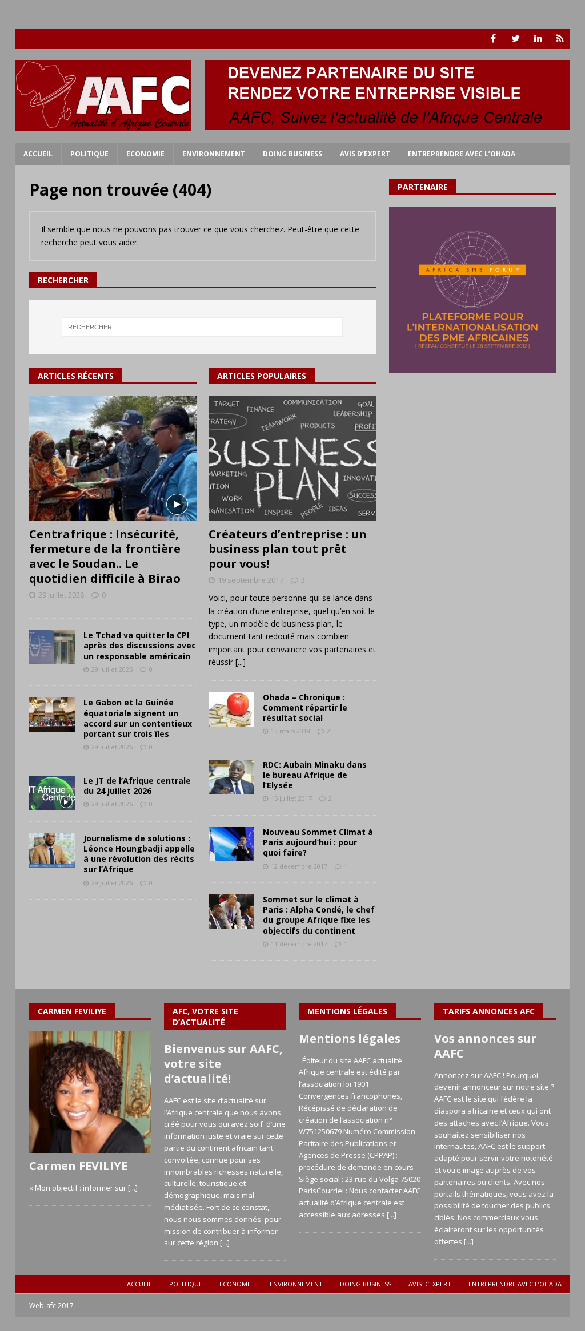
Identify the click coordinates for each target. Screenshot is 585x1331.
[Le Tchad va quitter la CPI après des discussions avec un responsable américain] (52, 647)
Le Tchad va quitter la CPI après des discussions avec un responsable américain (139, 645)
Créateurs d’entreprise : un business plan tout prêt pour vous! (288, 548)
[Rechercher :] (202, 327)
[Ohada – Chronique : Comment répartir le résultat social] (231, 709)
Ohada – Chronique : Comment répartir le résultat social (305, 707)
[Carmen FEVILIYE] (90, 1092)
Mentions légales (349, 1038)
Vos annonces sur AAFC (485, 1046)
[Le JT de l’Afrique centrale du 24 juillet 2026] (52, 793)
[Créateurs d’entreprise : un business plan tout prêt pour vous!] (292, 458)
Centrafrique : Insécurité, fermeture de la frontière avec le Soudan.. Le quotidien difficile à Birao (105, 556)
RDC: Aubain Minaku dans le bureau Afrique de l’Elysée (315, 774)
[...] (240, 661)
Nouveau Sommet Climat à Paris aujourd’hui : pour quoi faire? (318, 842)
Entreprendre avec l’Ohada (461, 154)
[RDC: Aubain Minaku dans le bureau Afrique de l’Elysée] (231, 777)
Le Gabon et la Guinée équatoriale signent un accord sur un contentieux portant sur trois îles (137, 718)
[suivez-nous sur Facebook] (493, 39)
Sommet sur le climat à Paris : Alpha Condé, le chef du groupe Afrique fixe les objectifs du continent (319, 915)
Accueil (38, 154)
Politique (89, 154)
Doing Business (292, 154)
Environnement (213, 154)
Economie (145, 154)
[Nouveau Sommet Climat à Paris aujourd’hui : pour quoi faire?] (231, 844)
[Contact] (560, 39)
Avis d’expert (365, 154)
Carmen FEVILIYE (78, 1165)
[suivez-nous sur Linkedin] (538, 39)
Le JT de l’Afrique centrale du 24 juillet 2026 (137, 785)
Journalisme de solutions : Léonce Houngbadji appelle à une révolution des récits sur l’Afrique (139, 854)
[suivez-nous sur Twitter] (516, 39)
